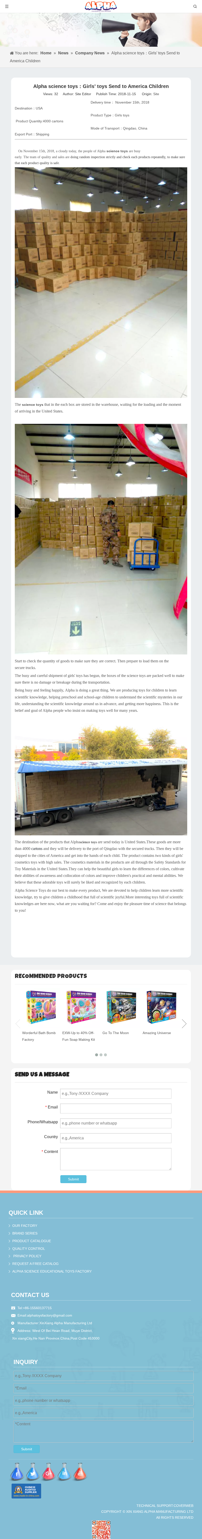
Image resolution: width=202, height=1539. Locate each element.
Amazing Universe (157, 1033)
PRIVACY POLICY (27, 1256)
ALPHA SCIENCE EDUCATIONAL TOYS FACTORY (52, 1271)
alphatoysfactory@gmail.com (49, 1315)
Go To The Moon (115, 1033)
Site (156, 94)
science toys (88, 842)
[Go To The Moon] (121, 1008)
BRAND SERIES (24, 1233)
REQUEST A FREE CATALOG (35, 1264)
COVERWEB (183, 1506)
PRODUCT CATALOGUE (31, 1241)
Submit (73, 1179)
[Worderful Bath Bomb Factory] (41, 1008)
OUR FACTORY (24, 1226)
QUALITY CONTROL (28, 1249)
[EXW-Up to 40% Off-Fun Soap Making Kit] (81, 1008)
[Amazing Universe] (161, 1008)
